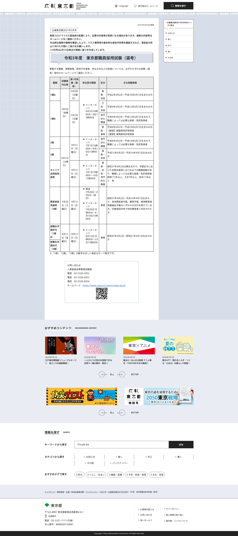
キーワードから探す (56, 444)
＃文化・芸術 (157, 475)
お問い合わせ (146, 515)
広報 (68, 492)
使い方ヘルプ (146, 520)
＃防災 (79, 475)
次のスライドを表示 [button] (121, 374)
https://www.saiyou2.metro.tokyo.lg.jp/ (104, 285)
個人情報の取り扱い (175, 515)
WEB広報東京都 (77, 492)
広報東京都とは (147, 509)
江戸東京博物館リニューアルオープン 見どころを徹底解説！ (60, 361)
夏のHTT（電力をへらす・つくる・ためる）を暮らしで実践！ (176, 361)
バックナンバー (92, 492)
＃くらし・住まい (96, 475)
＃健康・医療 (115, 475)
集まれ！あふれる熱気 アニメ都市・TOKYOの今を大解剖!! (137, 361)
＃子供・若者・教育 (136, 475)
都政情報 (60, 492)
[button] (178, 5)
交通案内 (52, 516)
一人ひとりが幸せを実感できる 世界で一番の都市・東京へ (98, 361)
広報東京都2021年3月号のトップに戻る (179, 24)
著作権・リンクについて (177, 521)
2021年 (103, 492)
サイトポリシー (173, 509)
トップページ (50, 492)
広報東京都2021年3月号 (64, 30)
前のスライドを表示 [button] (103, 374)
